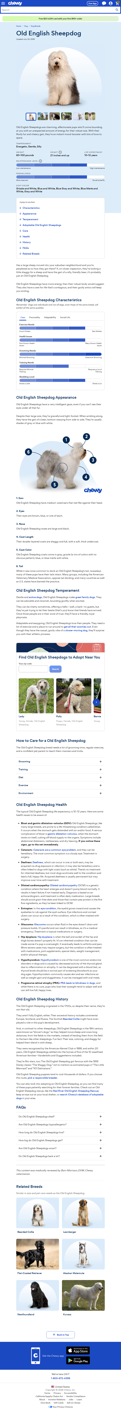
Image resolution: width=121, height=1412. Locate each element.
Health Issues (25, 336)
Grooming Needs (27, 350)
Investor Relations (56, 1399)
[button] (31, 117)
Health (26, 236)
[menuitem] (39, 208)
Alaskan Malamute (73, 1273)
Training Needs (26, 362)
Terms (47, 1393)
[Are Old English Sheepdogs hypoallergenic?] (60, 1124)
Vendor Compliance (75, 1396)
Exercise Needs (26, 324)
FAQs (26, 248)
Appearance (29, 213)
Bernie (97, 716)
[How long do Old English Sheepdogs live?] (60, 1132)
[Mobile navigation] (3, 3)
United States (62, 1386)
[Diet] (60, 777)
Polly (59, 716)
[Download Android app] (78, 1360)
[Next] (96, 702)
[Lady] (36, 695)
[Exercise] (60, 785)
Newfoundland (25, 1314)
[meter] (60, 166)
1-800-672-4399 (60, 1378)
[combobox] (60, 10)
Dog (26, 26)
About (42, 1399)
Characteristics (31, 208)
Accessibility (70, 1393)
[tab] (22, 317)
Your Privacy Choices (63, 1406)
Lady (21, 716)
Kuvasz (67, 1314)
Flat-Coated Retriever (29, 1273)
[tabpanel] (60, 355)
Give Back (45, 1402)
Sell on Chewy (73, 1402)
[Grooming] (60, 761)
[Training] (60, 769)
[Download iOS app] (78, 1351)
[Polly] (73, 695)
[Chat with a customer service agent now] (104, 3)
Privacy (57, 1393)
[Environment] (60, 793)
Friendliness (23, 173)
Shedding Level (26, 376)
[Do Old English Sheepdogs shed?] (60, 1116)
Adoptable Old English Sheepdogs (42, 225)
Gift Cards (59, 1402)
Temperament (30, 219)
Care (25, 231)
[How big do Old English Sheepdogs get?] (60, 1140)
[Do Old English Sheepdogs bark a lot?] (60, 1156)
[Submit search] (117, 9)
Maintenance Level (27, 161)
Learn (79, 1399)
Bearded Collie (25, 1232)
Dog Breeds (35, 26)
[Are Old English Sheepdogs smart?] (60, 1148)
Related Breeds (31, 253)
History (27, 242)
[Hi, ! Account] (112, 3)
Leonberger (69, 1232)
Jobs (71, 1399)
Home (18, 26)
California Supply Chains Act (49, 1396)
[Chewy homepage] (15, 3)
